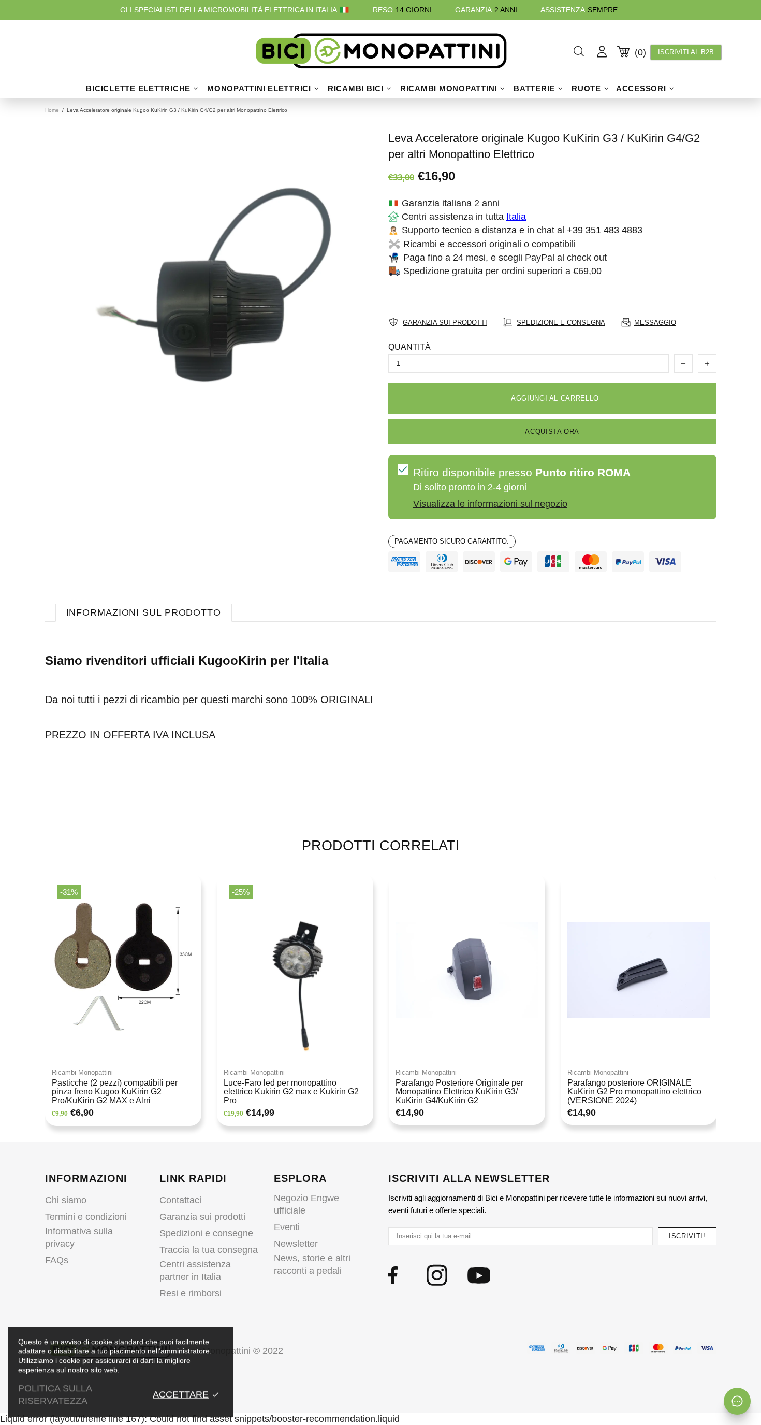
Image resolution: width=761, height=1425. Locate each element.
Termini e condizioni (86, 1217)
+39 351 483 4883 (604, 230)
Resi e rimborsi (190, 1293)
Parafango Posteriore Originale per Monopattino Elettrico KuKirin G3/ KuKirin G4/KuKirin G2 (459, 1091)
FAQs (56, 1260)
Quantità (409, 347)
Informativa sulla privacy (79, 1237)
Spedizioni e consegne (206, 1233)
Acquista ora (552, 431)
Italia (516, 216)
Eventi (287, 1227)
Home (52, 110)
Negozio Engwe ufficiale (306, 1204)
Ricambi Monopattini (82, 1072)
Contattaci (180, 1200)
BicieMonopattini (380, 51)
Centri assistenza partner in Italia (195, 1270)
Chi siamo (65, 1200)
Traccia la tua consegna (208, 1250)
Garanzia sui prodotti (202, 1217)
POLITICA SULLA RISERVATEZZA (55, 1394)
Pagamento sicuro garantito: (451, 541)
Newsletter (296, 1243)
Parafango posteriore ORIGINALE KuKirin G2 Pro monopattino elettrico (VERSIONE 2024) (634, 1091)
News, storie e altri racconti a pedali (312, 1264)
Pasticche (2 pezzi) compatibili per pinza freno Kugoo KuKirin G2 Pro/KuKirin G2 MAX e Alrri (115, 1091)
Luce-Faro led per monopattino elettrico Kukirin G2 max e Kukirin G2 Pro (291, 1091)
